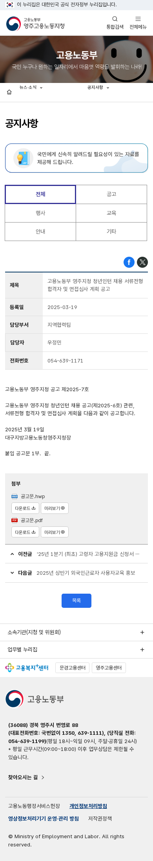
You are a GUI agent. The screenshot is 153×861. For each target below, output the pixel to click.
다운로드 (23, 508)
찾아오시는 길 (23, 777)
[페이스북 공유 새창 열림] (129, 262)
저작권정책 (100, 818)
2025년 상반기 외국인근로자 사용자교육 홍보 (85, 573)
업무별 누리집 (22, 649)
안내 (40, 231)
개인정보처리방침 (88, 806)
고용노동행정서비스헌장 (34, 806)
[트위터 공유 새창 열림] (142, 262)
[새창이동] (26, 667)
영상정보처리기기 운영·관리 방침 (43, 818)
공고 (111, 194)
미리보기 (52, 508)
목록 (76, 600)
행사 (40, 213)
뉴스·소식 (29, 87)
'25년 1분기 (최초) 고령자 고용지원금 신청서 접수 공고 (89, 554)
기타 (111, 231)
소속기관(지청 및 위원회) (34, 632)
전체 (40, 194)
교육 (111, 213)
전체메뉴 (138, 22)
